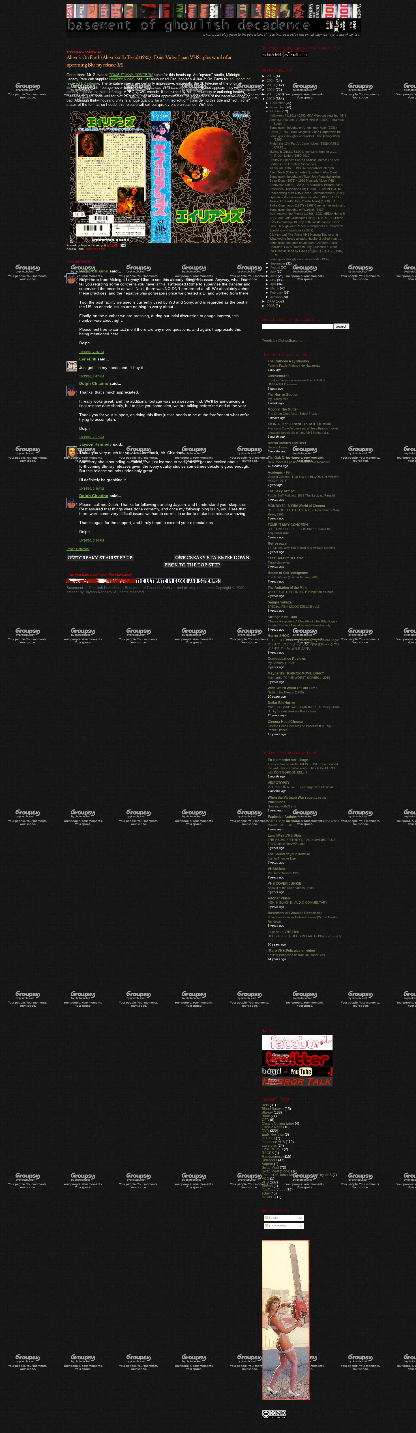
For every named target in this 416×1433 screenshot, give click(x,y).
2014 (271, 80)
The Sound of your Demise (289, 854)
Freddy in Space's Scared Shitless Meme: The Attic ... (306, 160)
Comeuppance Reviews (287, 658)
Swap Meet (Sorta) (276, 1171)
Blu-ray (267, 1112)
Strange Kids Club (282, 617)
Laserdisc (269, 1145)
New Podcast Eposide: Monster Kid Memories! (299, 462)
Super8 (267, 1164)
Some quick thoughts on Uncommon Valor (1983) (303, 127)
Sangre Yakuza (280, 602)
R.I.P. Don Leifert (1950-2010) (289, 155)
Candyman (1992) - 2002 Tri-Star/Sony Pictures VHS (305, 184)
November (278, 107)
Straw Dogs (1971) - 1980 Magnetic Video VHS (301, 180)
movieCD (269, 1197)
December (278, 103)
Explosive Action (281, 816)
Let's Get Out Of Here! (285, 558)
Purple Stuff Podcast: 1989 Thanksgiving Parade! (301, 495)
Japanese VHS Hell (283, 932)
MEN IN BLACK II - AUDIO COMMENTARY (297, 902)
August (275, 267)
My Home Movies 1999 (283, 873)
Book (266, 1116)
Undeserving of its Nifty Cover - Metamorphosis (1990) (307, 193)
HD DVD (268, 1138)
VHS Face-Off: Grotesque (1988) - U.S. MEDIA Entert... (307, 218)
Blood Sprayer (273, 1108)
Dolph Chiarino (93, 271)
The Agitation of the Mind (287, 587)
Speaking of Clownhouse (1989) (291, 230)
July (273, 271)
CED (265, 1120)
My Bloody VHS (278, 399)
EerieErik (87, 359)
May (273, 280)
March (275, 288)
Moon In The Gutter (283, 409)
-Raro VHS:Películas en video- (292, 950)
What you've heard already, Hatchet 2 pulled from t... (305, 238)
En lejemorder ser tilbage (288, 760)
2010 (271, 98)
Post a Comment (78, 549)
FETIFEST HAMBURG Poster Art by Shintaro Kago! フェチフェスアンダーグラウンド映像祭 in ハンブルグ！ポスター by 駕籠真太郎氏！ (304, 644)
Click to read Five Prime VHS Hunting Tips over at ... (305, 234)
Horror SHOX (278, 635)
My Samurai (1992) (281, 663)
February (277, 292)
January (276, 296)
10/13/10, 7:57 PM (91, 437)
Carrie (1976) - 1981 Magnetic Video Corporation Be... (306, 132)
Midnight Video (121, 79)
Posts (273, 1218)
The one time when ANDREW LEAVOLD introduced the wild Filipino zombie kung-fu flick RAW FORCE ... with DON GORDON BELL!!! (304, 768)
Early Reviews (273, 1134)
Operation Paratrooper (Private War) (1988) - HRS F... (306, 197)
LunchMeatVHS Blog (284, 835)
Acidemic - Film (280, 472)
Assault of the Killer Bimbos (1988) (291, 888)
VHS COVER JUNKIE (284, 883)
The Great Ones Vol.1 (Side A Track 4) (294, 413)
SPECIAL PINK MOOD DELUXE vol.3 (293, 606)
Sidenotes (269, 1160)
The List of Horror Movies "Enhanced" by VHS (297, 1175)
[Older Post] (212, 558)
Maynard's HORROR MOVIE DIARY (296, 673)
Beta (265, 1105)
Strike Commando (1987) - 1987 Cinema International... (307, 205)
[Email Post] (122, 245)
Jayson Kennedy (95, 444)
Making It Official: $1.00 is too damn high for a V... (303, 151)
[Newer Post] (100, 558)
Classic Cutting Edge (278, 1123)
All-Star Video (279, 898)
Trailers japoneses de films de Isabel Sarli (296, 955)
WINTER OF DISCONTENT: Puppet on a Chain (300, 592)
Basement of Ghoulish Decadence (295, 913)
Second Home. (278, 447)
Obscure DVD (272, 1149)
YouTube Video (274, 1189)
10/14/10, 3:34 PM (91, 540)
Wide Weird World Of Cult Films (293, 688)
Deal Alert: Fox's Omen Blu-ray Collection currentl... (304, 247)
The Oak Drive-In (281, 457)
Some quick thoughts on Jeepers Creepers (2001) (303, 242)
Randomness (272, 1156)
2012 (271, 89)
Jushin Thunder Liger (282, 858)
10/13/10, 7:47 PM (91, 376)
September (278, 263)
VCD (265, 1178)
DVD (265, 1131)
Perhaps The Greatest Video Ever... (293, 164)
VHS (265, 1182)
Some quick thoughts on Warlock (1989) (297, 209)
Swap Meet (270, 1167)
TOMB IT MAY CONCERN (131, 75)
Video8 (267, 1186)
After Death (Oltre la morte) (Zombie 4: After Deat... (304, 172)
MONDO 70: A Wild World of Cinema (296, 506)
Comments (277, 1226)
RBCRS (268, 1153)
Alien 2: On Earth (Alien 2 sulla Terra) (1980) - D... (303, 201)
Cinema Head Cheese (285, 721)
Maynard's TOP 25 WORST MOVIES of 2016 (299, 677)
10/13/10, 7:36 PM (91, 352)
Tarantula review (279, 562)
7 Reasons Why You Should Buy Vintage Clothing (301, 547)
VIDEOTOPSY (279, 783)
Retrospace (277, 543)
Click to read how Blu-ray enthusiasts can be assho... (306, 222)
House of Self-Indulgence (288, 573)
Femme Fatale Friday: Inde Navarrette (294, 365)
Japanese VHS (95, 248)
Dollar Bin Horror (281, 702)
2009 (271, 301)
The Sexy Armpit (281, 491)
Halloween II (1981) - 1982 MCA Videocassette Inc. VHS (307, 115)
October (276, 111)
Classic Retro (272, 1127)
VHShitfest (276, 869)
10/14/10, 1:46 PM (91, 488)
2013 (271, 85)
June (274, 276)
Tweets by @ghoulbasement (283, 341)
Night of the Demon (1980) (286, 692)
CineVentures (279, 376)
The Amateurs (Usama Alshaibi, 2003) (293, 577)
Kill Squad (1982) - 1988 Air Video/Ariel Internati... (302, 168)
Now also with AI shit (282, 806)
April (273, 284)
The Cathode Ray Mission (288, 361)
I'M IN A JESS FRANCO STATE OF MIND (299, 424)
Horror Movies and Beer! (288, 443)
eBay (266, 1193)
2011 (271, 94)
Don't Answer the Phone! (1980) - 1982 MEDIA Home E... (308, 213)
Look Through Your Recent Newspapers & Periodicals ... (308, 226)
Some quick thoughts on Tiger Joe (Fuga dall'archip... (305, 176)
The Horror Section (283, 394)
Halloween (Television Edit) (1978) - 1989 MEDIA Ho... (306, 189)
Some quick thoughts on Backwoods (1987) (299, 259)
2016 (271, 76)
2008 (271, 306)
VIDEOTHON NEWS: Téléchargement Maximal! (300, 787)
